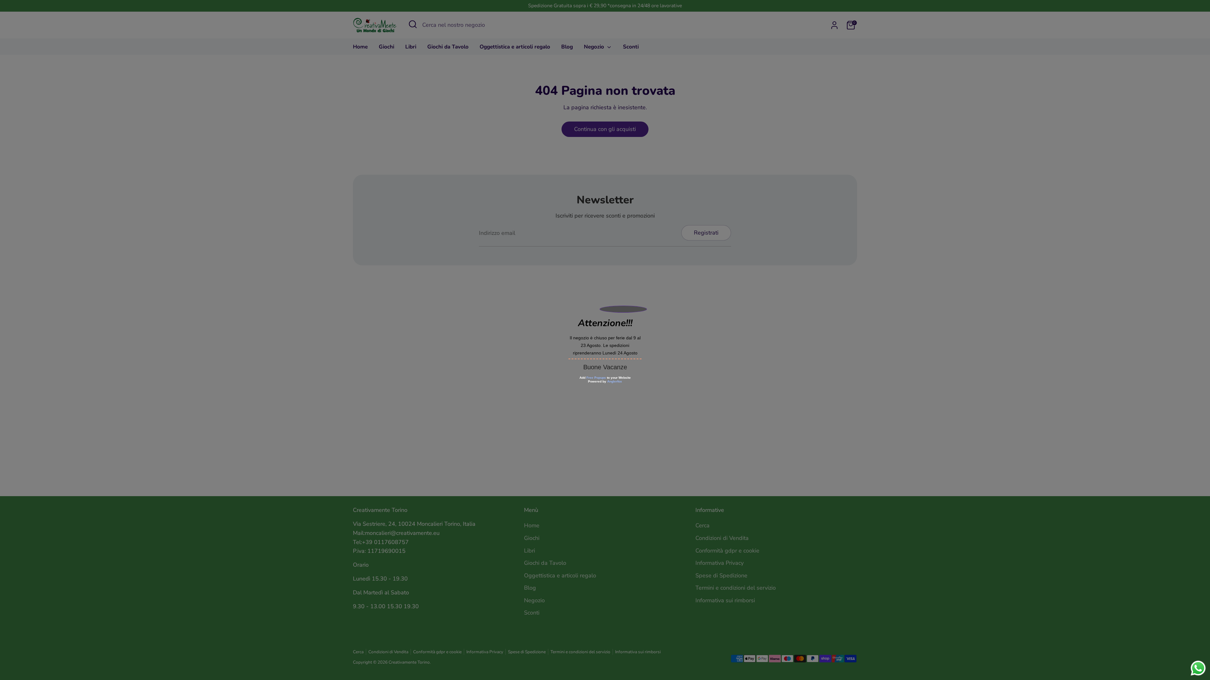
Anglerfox (614, 381)
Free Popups (596, 377)
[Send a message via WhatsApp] (1198, 668)
